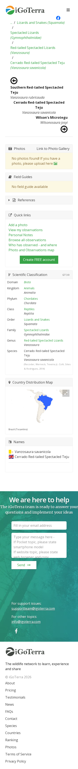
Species (11, 725)
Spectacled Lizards (25, 35)
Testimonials (15, 697)
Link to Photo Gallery (53, 148)
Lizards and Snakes (41, 22)
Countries (13, 733)
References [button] (26, 200)
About (10, 683)
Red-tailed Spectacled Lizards (32, 50)
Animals (29, 288)
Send (21, 565)
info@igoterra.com (26, 621)
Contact (11, 718)
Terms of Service (18, 754)
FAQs (9, 711)
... (11, 22)
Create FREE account (39, 259)
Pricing (10, 690)
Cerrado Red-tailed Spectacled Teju (37, 65)
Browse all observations (27, 240)
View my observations (26, 230)
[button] (11, 22)
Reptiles (29, 309)
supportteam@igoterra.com (33, 608)
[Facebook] (16, 630)
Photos (10, 747)
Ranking (11, 740)
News (9, 704)
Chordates (31, 299)
